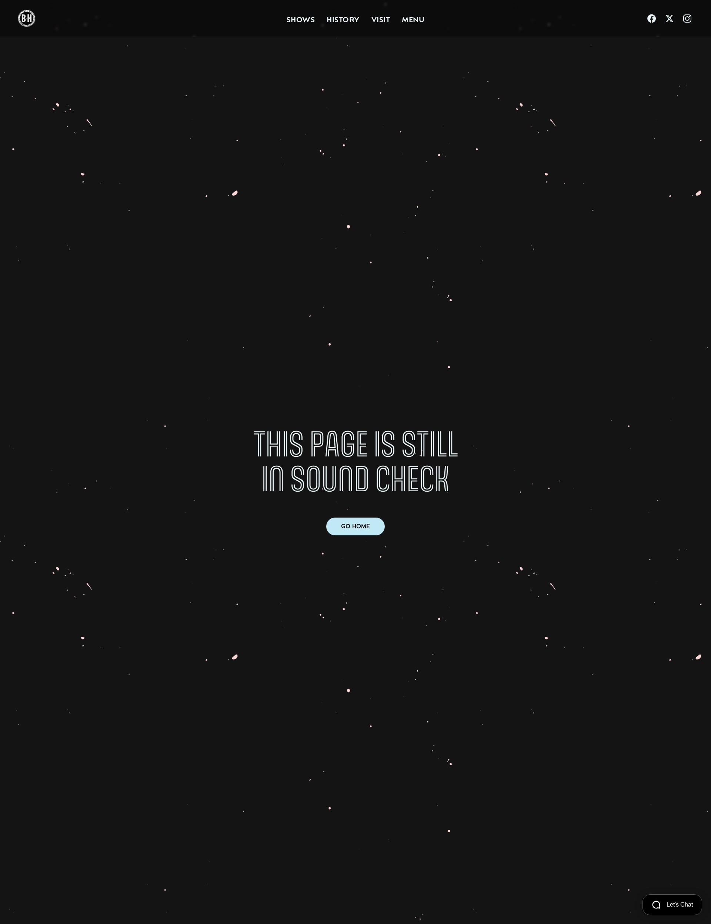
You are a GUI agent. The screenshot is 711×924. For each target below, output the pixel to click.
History (343, 18)
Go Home (355, 526)
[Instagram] (687, 18)
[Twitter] (669, 18)
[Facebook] (651, 18)
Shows (301, 18)
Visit (380, 18)
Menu (413, 18)
